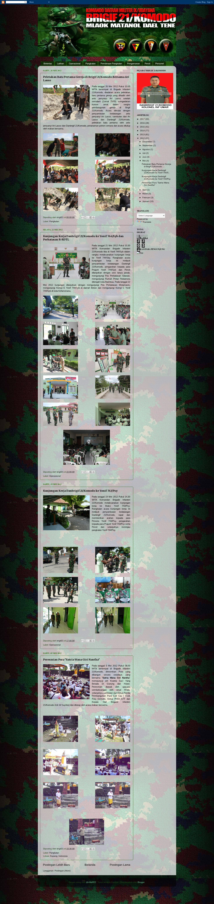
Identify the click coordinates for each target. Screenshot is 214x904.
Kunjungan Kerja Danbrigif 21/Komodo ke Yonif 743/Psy (80, 490)
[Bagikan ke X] (87, 217)
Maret (145, 194)
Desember (147, 142)
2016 (142, 123)
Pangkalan (90, 63)
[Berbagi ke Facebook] (90, 217)
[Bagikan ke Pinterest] (93, 217)
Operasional (74, 63)
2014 (142, 131)
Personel (159, 63)
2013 (142, 134)
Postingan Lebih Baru (56, 864)
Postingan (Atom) (63, 871)
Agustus (146, 149)
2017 (142, 119)
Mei (144, 161)
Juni (144, 157)
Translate (147, 222)
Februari (146, 197)
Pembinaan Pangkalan (111, 63)
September (147, 145)
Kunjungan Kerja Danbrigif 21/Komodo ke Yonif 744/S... (156, 171)
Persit (147, 63)
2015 (142, 127)
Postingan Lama (120, 864)
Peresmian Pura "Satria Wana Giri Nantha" (71, 659)
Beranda (90, 864)
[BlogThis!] (85, 217)
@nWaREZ (91, 882)
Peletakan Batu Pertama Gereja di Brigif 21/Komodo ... (156, 165)
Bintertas (48, 63)
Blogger (141, 882)
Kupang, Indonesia (59, 856)
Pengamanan (133, 63)
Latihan (60, 63)
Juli (144, 153)
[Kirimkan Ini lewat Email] (82, 217)
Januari (146, 201)
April (144, 190)
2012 (142, 138)
